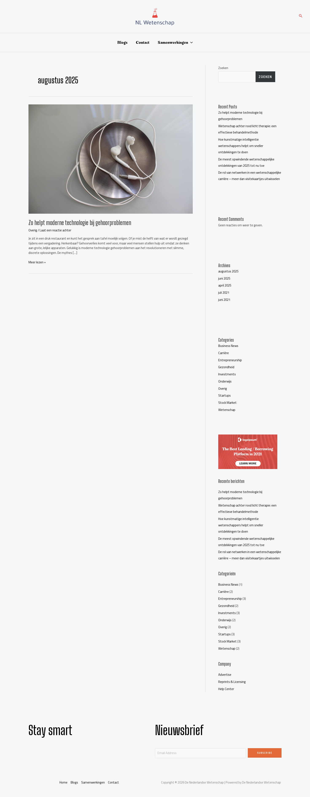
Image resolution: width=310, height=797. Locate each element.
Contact (142, 42)
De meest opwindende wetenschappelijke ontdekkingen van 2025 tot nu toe (246, 162)
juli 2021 (223, 292)
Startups (224, 395)
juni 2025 (224, 278)
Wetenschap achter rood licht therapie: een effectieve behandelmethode (247, 129)
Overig (32, 230)
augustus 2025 (228, 271)
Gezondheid (226, 367)
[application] (190, 42)
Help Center (226, 689)
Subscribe (264, 753)
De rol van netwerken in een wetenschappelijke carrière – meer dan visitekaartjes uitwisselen (249, 175)
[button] (301, 16)
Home (63, 782)
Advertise (224, 675)
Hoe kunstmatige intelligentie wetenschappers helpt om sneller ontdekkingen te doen (240, 145)
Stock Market (227, 403)
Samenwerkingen (173, 42)
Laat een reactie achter (55, 230)
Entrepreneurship (230, 360)
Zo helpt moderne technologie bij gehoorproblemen (79, 222)
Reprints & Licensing (232, 682)
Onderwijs (225, 381)
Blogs (122, 42)
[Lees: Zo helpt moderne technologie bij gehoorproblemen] (110, 159)
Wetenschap (226, 410)
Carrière (223, 353)
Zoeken (223, 68)
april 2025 (224, 285)
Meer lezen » (37, 262)
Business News (228, 346)
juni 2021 (224, 300)
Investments (227, 374)
